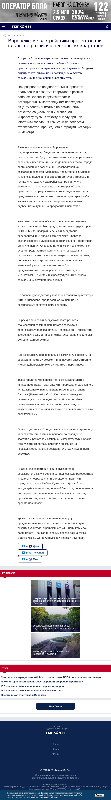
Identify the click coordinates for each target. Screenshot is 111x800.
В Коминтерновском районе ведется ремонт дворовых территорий (42, 681)
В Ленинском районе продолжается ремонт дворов (32, 686)
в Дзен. (33, 546)
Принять (99, 795)
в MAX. (32, 559)
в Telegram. (35, 552)
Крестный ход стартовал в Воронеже (23, 695)
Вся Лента (55, 706)
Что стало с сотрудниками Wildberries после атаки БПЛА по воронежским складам (51, 677)
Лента (56, 744)
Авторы (55, 754)
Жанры (55, 749)
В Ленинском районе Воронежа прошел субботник (32, 690)
